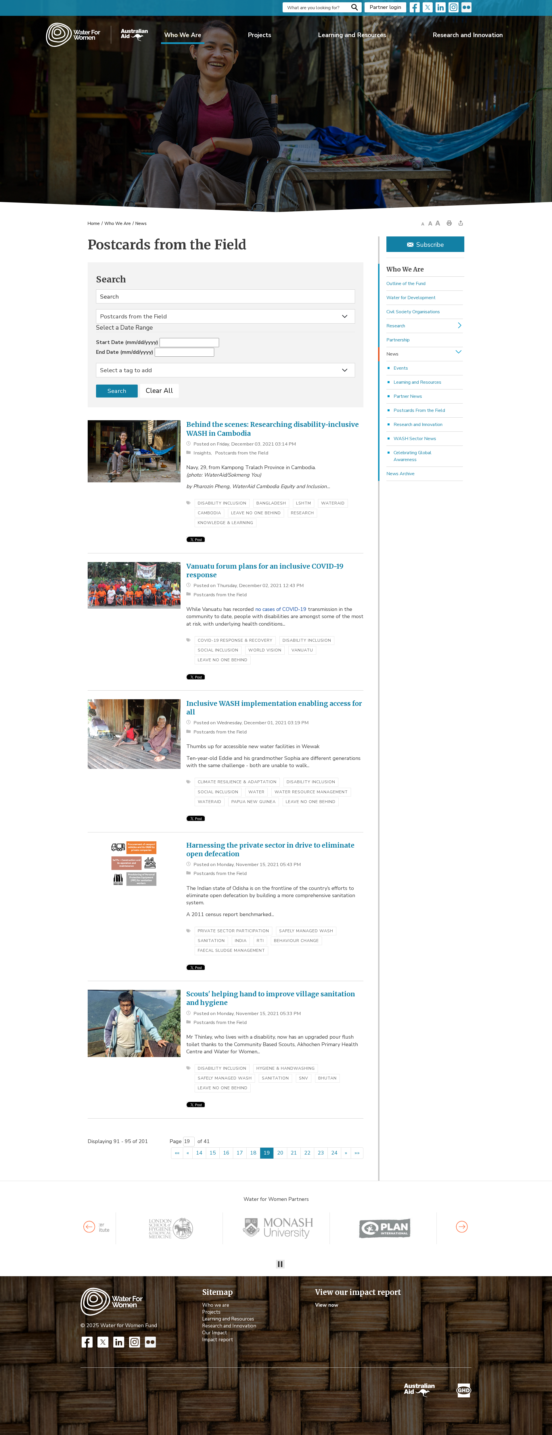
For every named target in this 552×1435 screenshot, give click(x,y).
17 (240, 1152)
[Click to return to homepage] (97, 35)
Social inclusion (218, 650)
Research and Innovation (468, 35)
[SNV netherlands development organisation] (171, 1228)
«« (177, 1152)
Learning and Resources (352, 35)
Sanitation (211, 940)
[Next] (462, 1227)
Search (354, 7)
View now (326, 1305)
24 (334, 1152)
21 (294, 1152)
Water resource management (311, 792)
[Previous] (89, 1227)
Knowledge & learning (225, 523)
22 (307, 1152)
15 (213, 1152)
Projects (259, 35)
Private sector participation (233, 931)
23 (321, 1152)
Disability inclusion (222, 503)
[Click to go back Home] (111, 1301)
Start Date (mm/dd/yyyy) (127, 342)
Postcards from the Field (241, 453)
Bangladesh (271, 503)
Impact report (217, 1339)
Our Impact (214, 1332)
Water (256, 792)
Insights (202, 453)
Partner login (385, 7)
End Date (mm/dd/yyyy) (124, 352)
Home (94, 223)
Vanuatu (302, 650)
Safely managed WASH (306, 931)
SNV (303, 1078)
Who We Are (182, 35)
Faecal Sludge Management (231, 950)
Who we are (215, 1305)
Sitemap (217, 1292)
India (241, 940)
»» (357, 1152)
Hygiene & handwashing (285, 1068)
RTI (260, 940)
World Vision (264, 650)
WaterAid (333, 503)
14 (199, 1152)
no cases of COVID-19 (280, 609)
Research (302, 513)
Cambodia (209, 513)
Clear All (159, 390)
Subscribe (430, 244)
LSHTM (303, 503)
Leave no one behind (256, 513)
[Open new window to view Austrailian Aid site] (419, 1390)
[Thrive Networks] (278, 1228)
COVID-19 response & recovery (235, 640)
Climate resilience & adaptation (237, 782)
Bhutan (327, 1078)
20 (280, 1152)
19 (267, 1152)
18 (253, 1152)
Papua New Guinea (253, 802)
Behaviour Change (296, 940)
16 (226, 1152)
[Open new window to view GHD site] (463, 1391)
